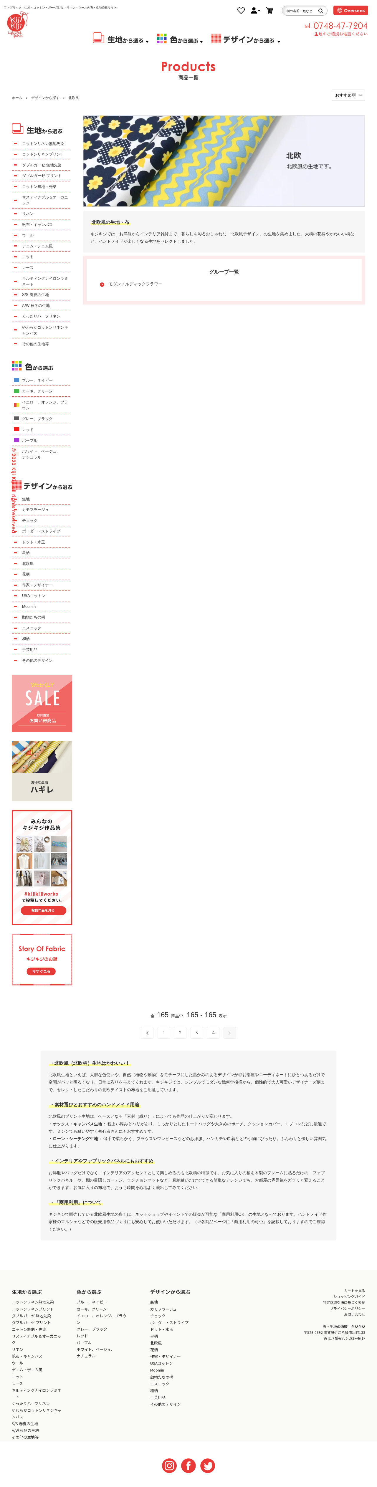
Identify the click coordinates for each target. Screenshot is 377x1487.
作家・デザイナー (37, 585)
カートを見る (354, 1290)
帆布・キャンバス (37, 224)
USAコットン (33, 595)
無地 (26, 499)
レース (28, 267)
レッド (28, 429)
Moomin (29, 606)
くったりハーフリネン (41, 316)
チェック (29, 520)
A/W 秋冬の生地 (36, 305)
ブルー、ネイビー (37, 380)
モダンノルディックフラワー (135, 284)
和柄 (26, 638)
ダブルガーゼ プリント (42, 175)
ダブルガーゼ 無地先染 (42, 165)
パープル (29, 440)
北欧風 (73, 98)
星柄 (26, 552)
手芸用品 (29, 649)
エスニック (31, 628)
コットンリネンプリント (43, 154)
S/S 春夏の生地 (35, 294)
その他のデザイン (37, 660)
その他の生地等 (35, 344)
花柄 (26, 574)
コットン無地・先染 (39, 186)
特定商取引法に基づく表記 (344, 1302)
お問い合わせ (354, 1314)
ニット (28, 256)
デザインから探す (45, 98)
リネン (28, 213)
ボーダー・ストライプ (41, 531)
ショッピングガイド (349, 1296)
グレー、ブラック (37, 418)
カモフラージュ (35, 509)
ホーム (17, 98)
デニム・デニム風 (37, 246)
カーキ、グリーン (37, 391)
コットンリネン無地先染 (43, 143)
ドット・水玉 (33, 542)
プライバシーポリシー (347, 1308)
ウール (28, 235)
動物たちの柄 (33, 617)
